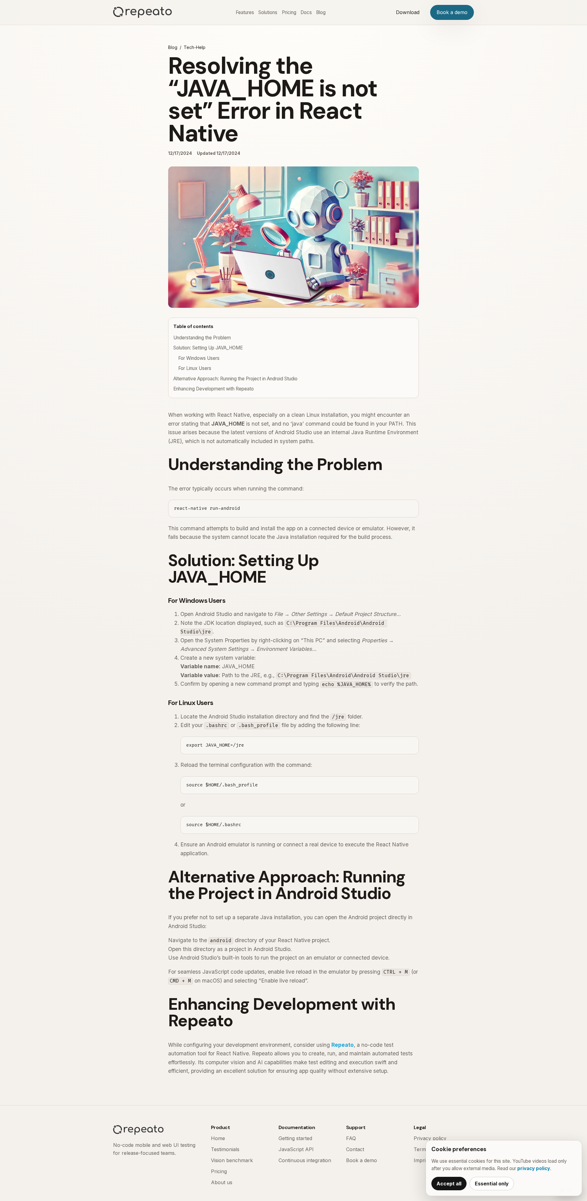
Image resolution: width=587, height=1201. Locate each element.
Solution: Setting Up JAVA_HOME (208, 348)
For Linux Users (194, 368)
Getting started (295, 1138)
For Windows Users (199, 358)
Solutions (267, 12)
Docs (306, 12)
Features (245, 12)
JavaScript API (296, 1149)
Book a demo (452, 12)
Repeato (342, 1045)
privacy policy (533, 1168)
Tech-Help (194, 47)
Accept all (449, 1183)
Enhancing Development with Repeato (213, 389)
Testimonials (225, 1149)
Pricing (289, 12)
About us (221, 1182)
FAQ (351, 1138)
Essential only (492, 1183)
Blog (321, 12)
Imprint (422, 1160)
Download (407, 12)
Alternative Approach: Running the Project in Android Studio (235, 379)
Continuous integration (305, 1160)
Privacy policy (430, 1138)
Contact (355, 1149)
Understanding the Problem (202, 338)
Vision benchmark (232, 1160)
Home (218, 1138)
